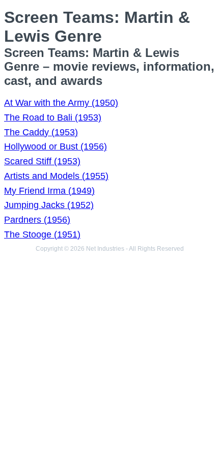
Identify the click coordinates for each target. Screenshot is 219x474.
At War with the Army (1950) (61, 103)
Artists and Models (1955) (56, 176)
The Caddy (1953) (41, 132)
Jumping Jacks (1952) (49, 205)
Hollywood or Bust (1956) (55, 146)
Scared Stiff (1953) (42, 161)
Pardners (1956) (37, 220)
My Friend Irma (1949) (49, 191)
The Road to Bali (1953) (52, 117)
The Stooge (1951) (42, 234)
